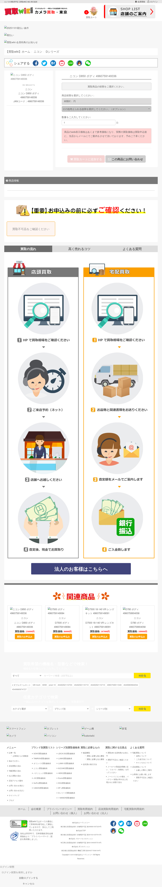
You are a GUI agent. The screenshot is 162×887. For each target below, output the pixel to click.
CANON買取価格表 (41, 788)
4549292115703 (65, 684)
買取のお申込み (24, 636)
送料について (139, 755)
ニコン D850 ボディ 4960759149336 (24, 624)
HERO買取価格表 (65, 773)
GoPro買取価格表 (40, 783)
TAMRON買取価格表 (42, 758)
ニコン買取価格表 (40, 768)
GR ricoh (36, 684)
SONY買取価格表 (40, 753)
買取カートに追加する (87, 159)
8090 (44, 684)
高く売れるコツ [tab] (79, 248)
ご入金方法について (142, 759)
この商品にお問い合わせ (127, 159)
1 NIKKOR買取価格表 (66, 797)
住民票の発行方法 (90, 764)
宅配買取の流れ (15, 770)
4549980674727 (19, 689)
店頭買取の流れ (15, 766)
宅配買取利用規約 (134, 809)
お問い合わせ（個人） (65, 813)
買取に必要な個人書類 (94, 755)
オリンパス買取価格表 (42, 763)
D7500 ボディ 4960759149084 (62, 624)
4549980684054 (131, 684)
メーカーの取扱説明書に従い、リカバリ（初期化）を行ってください (117, 769)
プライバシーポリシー (59, 809)
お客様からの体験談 (19, 755)
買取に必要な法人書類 (94, 759)
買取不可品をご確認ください (30, 229)
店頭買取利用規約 (108, 809)
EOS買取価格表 (64, 783)
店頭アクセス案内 (16, 780)
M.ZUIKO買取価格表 (66, 768)
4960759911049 (114, 684)
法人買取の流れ (15, 775)
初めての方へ (14, 761)
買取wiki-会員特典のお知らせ (117, 754)
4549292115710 (81, 684)
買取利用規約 (85, 809)
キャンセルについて (142, 762)
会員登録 (141, 1)
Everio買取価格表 (65, 778)
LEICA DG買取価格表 (66, 753)
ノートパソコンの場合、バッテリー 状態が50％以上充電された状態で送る (117, 779)
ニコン (24, 618)
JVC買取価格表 (40, 778)
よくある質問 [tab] (132, 248)
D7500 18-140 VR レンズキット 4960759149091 (99, 624)
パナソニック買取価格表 (43, 773)
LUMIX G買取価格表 (66, 763)
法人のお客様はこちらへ (81, 568)
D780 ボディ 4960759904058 (137, 624)
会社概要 (36, 809)
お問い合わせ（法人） (96, 813)
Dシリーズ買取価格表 (66, 792)
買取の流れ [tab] (28, 248)
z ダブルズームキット (21, 684)
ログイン (154, 1)
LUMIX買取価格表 (65, 758)
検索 (141, 675)
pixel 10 (52, 684)
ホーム (21, 809)
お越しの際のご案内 (142, 769)
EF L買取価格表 (64, 788)
